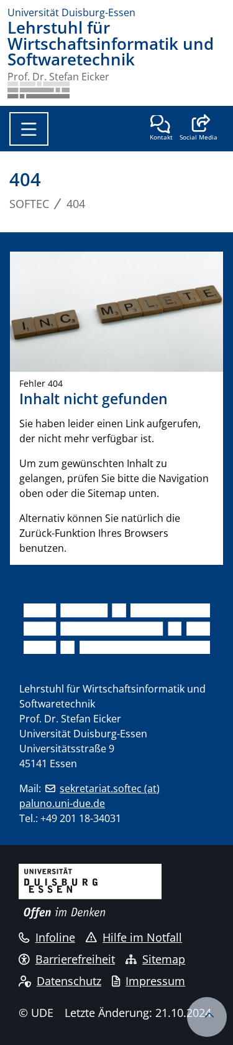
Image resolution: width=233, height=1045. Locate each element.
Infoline (55, 937)
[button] (198, 129)
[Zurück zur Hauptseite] (38, 90)
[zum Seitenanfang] (207, 1017)
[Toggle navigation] (28, 129)
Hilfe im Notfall (142, 937)
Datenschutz (69, 980)
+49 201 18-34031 (80, 818)
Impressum (155, 980)
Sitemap (163, 959)
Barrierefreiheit (75, 959)
